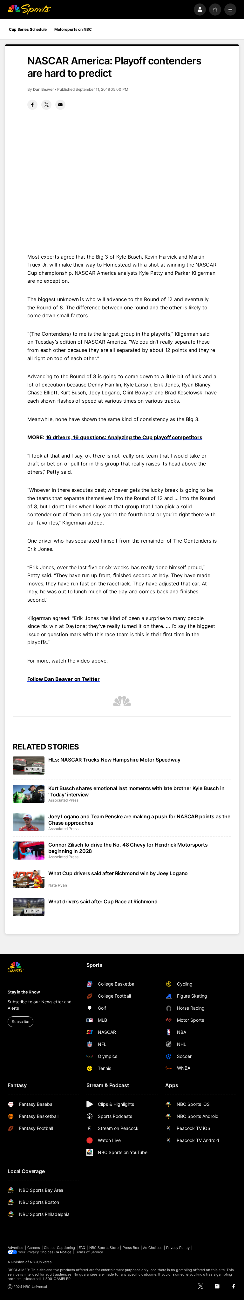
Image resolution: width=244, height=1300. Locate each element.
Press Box (131, 1247)
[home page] (29, 9)
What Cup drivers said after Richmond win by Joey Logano (118, 873)
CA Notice (62, 1252)
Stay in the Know (24, 991)
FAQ (82, 1247)
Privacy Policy (178, 1247)
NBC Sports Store (104, 1247)
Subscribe (20, 1021)
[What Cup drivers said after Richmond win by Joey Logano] (28, 879)
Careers (33, 1247)
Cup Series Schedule (28, 29)
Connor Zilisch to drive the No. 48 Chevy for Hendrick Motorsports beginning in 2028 (128, 847)
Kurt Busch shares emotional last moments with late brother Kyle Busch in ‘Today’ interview (136, 791)
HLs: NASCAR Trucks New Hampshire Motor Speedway (114, 759)
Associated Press (63, 800)
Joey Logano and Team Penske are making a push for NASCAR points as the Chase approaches (139, 819)
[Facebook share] (32, 105)
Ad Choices (152, 1247)
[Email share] (60, 105)
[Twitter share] (46, 105)
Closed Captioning (59, 1247)
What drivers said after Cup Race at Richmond (103, 901)
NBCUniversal (41, 1262)
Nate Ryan (57, 885)
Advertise (16, 1247)
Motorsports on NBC (73, 29)
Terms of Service (89, 1252)
